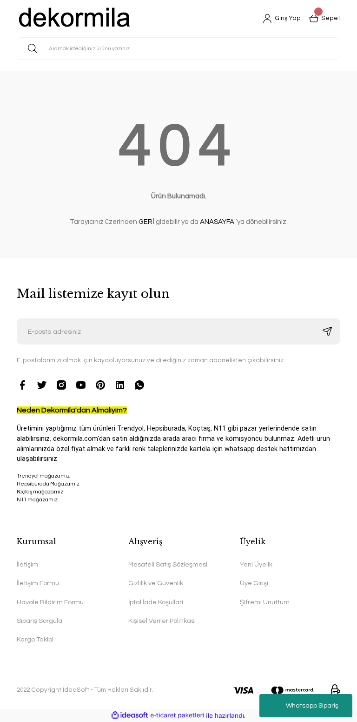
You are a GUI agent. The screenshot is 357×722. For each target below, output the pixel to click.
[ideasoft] (129, 715)
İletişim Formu (38, 583)
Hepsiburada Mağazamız (48, 483)
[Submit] (327, 331)
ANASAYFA (217, 221)
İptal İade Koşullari (155, 602)
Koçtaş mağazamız (40, 491)
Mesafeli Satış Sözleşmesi (167, 564)
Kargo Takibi (35, 639)
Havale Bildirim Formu (50, 602)
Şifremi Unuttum (265, 602)
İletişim (27, 564)
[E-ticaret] (177, 716)
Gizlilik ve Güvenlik (155, 583)
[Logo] (75, 19)
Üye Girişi (254, 583)
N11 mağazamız (37, 499)
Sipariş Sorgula (39, 620)
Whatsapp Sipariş (312, 705)
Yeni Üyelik (256, 564)
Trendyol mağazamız (43, 476)
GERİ (146, 221)
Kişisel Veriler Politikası (162, 620)
